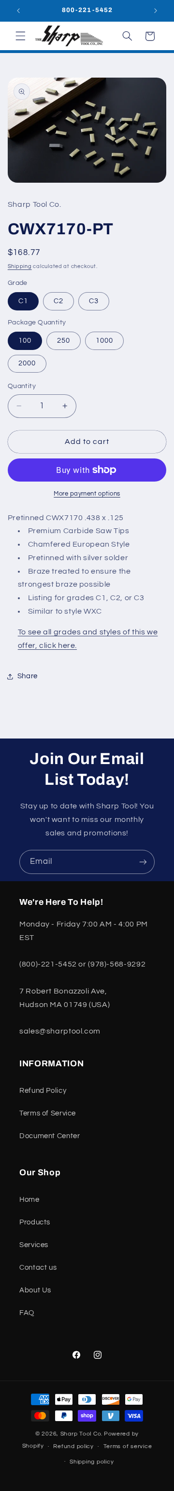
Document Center (49, 1136)
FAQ (26, 1312)
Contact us (38, 1267)
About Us (35, 1290)
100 (24, 340)
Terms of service (127, 1446)
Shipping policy (92, 1461)
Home (29, 1199)
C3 (94, 301)
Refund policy (73, 1446)
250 (63, 340)
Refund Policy (42, 1090)
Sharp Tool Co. (81, 1434)
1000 (104, 340)
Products (34, 1222)
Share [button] (27, 676)
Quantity (22, 386)
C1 (23, 301)
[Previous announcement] (18, 10)
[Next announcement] (155, 10)
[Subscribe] (143, 861)
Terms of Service (47, 1113)
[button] (20, 36)
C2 (58, 301)
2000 (27, 363)
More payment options (87, 494)
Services (33, 1245)
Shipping (20, 266)
